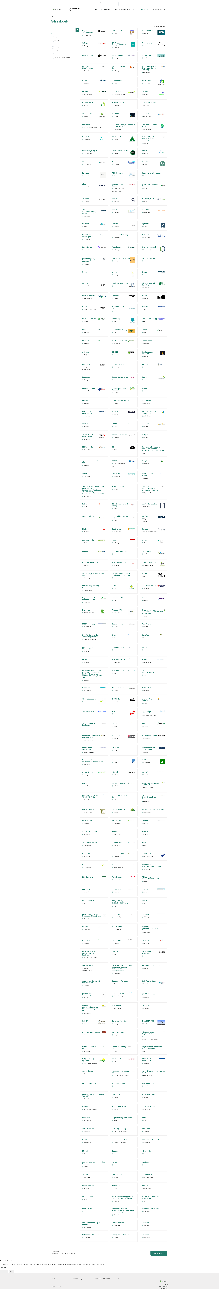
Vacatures (94, 3)
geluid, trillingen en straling (62, 57)
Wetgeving (105, 9)
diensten (56, 47)
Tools (135, 9)
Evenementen (104, 3)
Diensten (54, 34)
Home (52, 16)
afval (55, 37)
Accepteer (4, 1277)
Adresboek (145, 9)
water (56, 44)
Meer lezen (3, 1273)
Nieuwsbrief (158, 1259)
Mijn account (158, 9)
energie (56, 50)
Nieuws (113, 3)
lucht (55, 54)
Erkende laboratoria (121, 9)
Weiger (11, 1277)
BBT (96, 9)
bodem (56, 40)
